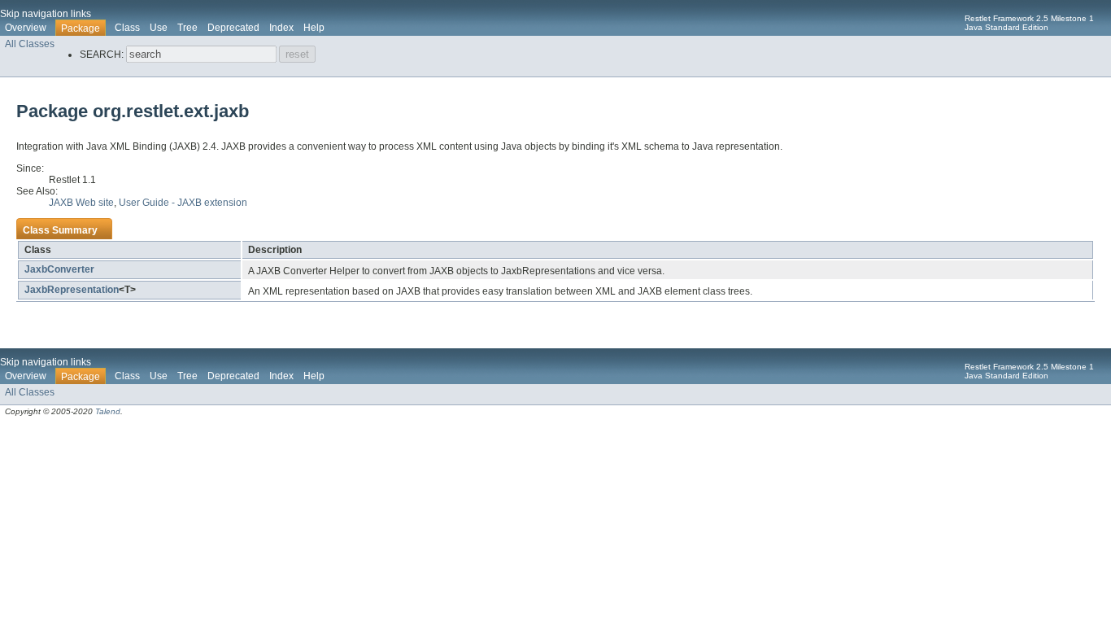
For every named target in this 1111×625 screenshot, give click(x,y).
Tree (187, 27)
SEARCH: (102, 54)
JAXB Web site (81, 202)
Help (314, 27)
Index (281, 27)
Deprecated (233, 27)
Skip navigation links (45, 14)
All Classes (29, 44)
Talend (107, 411)
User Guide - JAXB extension (183, 202)
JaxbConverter (59, 269)
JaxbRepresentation (71, 289)
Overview (25, 27)
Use (159, 27)
